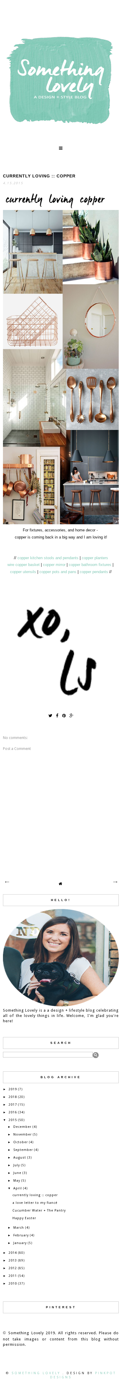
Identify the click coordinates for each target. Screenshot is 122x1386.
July (16, 1165)
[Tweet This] (50, 715)
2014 (13, 1253)
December (22, 1127)
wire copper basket (23, 564)
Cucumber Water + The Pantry (39, 1210)
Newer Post (7, 882)
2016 (13, 1112)
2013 (13, 1260)
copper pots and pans (57, 572)
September (23, 1150)
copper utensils (23, 572)
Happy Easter (24, 1218)
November (22, 1134)
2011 (13, 1276)
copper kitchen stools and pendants (48, 558)
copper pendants (94, 572)
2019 (13, 1089)
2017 (13, 1105)
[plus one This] (71, 715)
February (21, 1235)
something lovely (37, 1373)
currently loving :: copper (35, 1195)
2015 (13, 1120)
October (20, 1142)
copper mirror (54, 564)
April (17, 1188)
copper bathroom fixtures (91, 564)
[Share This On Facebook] (57, 715)
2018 (13, 1097)
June (17, 1173)
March (18, 1228)
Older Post (115, 882)
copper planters (95, 558)
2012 (13, 1268)
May (16, 1181)
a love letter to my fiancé (34, 1203)
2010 (13, 1283)
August (19, 1157)
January (20, 1243)
